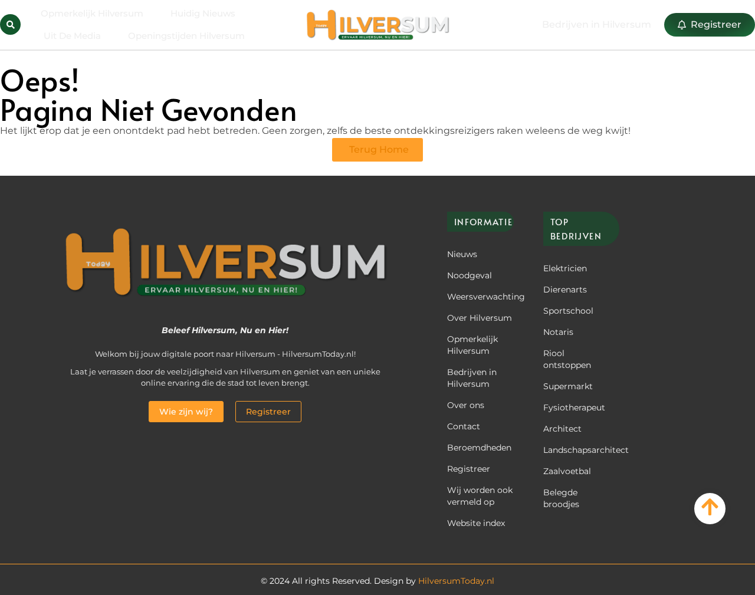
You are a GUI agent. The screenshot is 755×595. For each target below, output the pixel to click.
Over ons (465, 405)
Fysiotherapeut (574, 407)
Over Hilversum (479, 318)
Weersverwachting (480, 296)
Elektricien (565, 268)
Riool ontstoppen (567, 359)
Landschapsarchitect (577, 450)
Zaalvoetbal (567, 471)
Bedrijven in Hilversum (472, 378)
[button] (10, 24)
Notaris (558, 332)
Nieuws (462, 254)
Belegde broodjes (561, 498)
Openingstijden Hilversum (186, 35)
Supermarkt (568, 386)
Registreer (468, 468)
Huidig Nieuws (202, 13)
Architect (562, 428)
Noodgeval (469, 275)
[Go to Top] (710, 507)
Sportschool (568, 310)
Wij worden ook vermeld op (480, 496)
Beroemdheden (479, 447)
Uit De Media (72, 35)
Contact (463, 426)
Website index (476, 523)
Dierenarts (565, 289)
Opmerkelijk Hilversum (92, 13)
